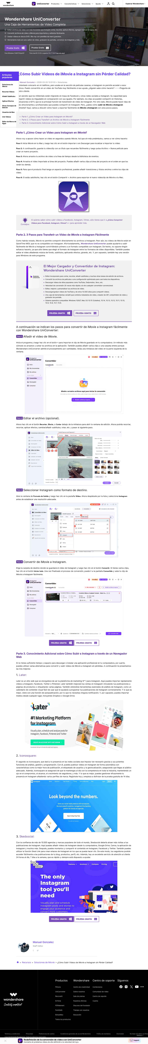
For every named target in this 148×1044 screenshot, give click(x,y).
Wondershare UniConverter (93, 243)
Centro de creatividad (81, 987)
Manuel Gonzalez (27, 82)
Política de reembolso (104, 1034)
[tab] (9, 86)
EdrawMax (59, 1015)
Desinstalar (120, 1034)
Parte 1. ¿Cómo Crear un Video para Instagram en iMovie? (47, 116)
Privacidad (29, 1034)
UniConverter (60, 992)
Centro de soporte (99, 996)
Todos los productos (63, 1019)
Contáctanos (97, 987)
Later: (23, 675)
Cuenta (95, 1001)
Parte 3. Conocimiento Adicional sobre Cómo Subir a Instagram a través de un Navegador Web (63, 123)
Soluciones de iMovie (44, 962)
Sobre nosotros (79, 992)
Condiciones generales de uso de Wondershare (75, 1034)
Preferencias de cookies (46, 1034)
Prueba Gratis (13, 48)
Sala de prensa (79, 996)
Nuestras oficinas (79, 1001)
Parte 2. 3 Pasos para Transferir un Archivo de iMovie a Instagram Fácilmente (56, 120)
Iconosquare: (28, 755)
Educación (77, 1015)
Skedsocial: (26, 836)
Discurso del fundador (81, 1005)
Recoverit (58, 996)
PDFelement (59, 1005)
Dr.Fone (58, 1001)
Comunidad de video (100, 992)
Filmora (58, 987)
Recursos (26, 962)
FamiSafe (58, 1010)
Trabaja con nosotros (81, 1010)
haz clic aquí (60, 53)
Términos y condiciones (12, 1034)
